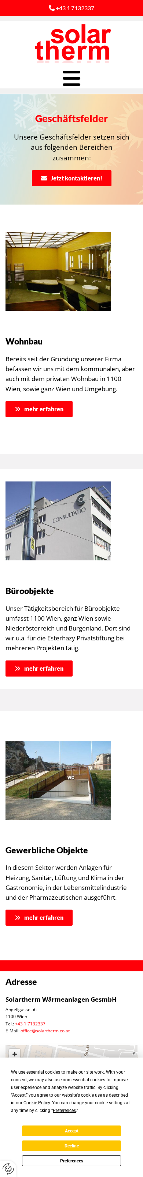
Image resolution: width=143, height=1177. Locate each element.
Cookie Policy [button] (36, 1102)
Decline (72, 1146)
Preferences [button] (64, 1110)
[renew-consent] (8, 1169)
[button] (71, 78)
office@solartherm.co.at (45, 1031)
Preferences (71, 1160)
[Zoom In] (14, 1054)
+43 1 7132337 (71, 7)
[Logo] (72, 43)
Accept (71, 1131)
